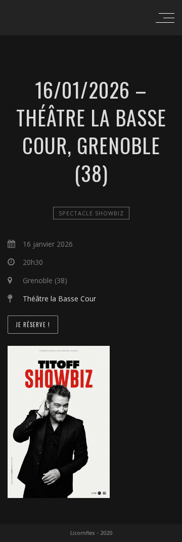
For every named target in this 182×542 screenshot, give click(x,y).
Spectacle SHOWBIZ (91, 213)
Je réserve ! (33, 325)
